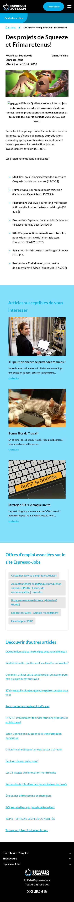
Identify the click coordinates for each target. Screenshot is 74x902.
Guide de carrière (13, 18)
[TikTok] (42, 891)
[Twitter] (28, 891)
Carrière (10, 27)
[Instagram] (38, 891)
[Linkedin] (35, 891)
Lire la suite (13, 378)
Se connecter (54, 6)
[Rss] (45, 891)
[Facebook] (31, 891)
